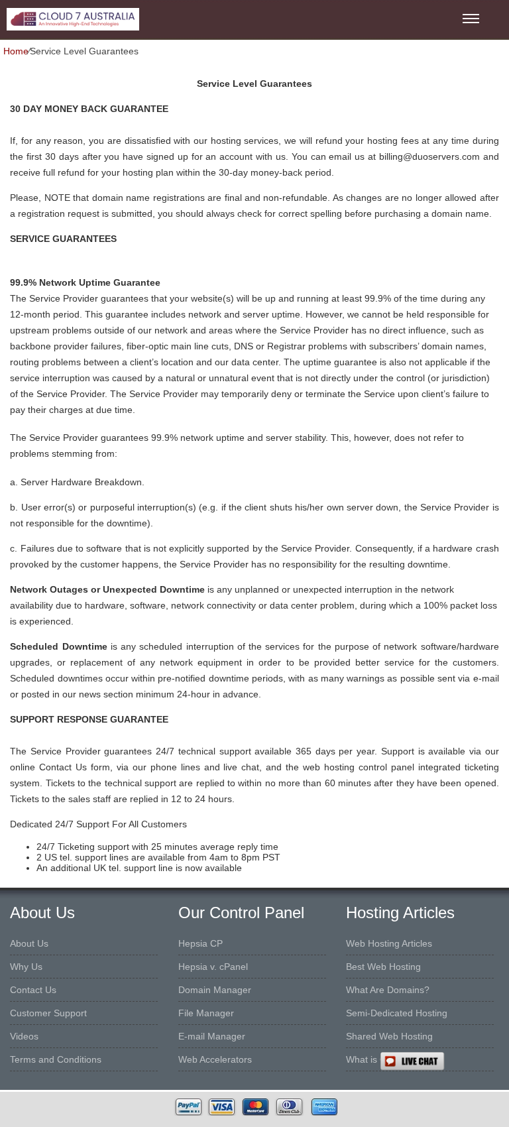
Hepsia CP (200, 943)
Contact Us (33, 989)
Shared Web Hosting (389, 1036)
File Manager (206, 1013)
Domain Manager (214, 989)
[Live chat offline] (444, 1061)
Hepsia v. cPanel (213, 966)
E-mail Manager (211, 1036)
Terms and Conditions (55, 1059)
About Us (29, 943)
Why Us (26, 966)
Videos (24, 1036)
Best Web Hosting (383, 966)
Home (15, 51)
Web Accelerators (215, 1059)
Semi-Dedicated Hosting (396, 1013)
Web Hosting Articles (389, 943)
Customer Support (48, 1013)
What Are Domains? (387, 989)
